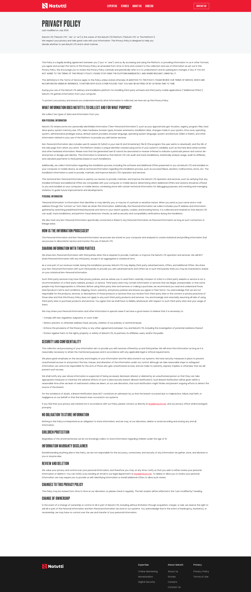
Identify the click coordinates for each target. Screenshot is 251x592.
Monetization (145, 576)
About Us (173, 571)
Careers (149, 6)
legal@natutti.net (157, 403)
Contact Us (174, 587)
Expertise (112, 6)
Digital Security (146, 582)
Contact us (201, 6)
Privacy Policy (201, 571)
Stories (125, 6)
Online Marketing (148, 571)
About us (137, 6)
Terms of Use (200, 576)
